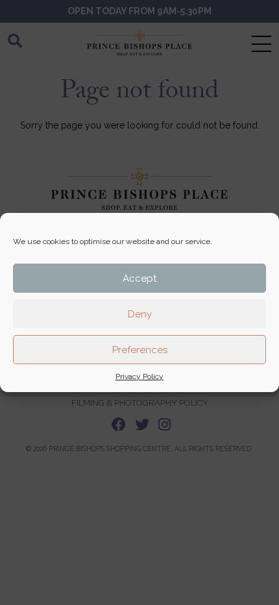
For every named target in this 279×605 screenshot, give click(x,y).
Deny (140, 314)
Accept (139, 278)
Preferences (139, 350)
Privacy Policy (139, 376)
